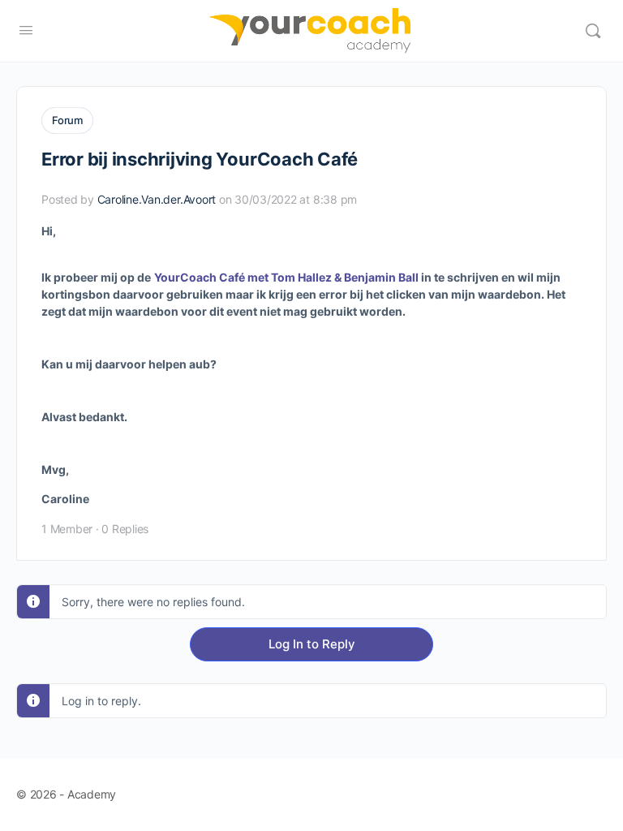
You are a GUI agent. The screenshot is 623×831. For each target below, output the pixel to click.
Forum (67, 120)
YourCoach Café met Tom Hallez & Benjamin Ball (286, 277)
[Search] (593, 31)
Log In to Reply (312, 644)
